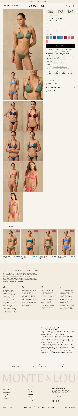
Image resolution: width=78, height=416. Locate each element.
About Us (30, 396)
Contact (5, 398)
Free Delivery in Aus (54, 49)
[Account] (70, 6)
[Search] (66, 6)
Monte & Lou (10, 407)
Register (30, 391)
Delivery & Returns (54, 87)
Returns (6, 391)
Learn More (60, 76)
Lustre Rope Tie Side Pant (60, 67)
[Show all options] (37, 256)
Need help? (51, 91)
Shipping (6, 389)
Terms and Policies (70, 407)
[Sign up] (73, 396)
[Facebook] (53, 401)
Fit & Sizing (51, 80)
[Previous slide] (4, 242)
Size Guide (6, 393)
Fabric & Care (52, 84)
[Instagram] (56, 401)
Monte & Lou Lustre (52, 16)
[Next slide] (18, 242)
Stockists (31, 398)
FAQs (4, 396)
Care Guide (6, 394)
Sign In (30, 389)
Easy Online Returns (66, 49)
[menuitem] (21, 6)
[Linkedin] (58, 401)
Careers (30, 400)
